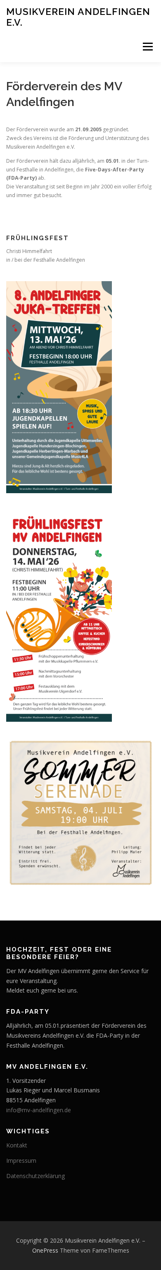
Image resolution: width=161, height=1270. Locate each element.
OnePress (45, 1250)
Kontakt (16, 1145)
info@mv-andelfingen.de (38, 1110)
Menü (147, 46)
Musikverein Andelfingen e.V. (78, 17)
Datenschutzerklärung (35, 1176)
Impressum (21, 1160)
